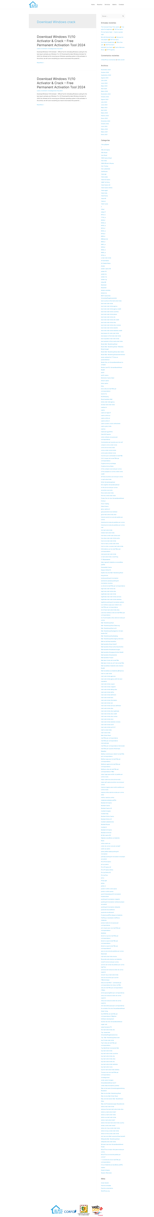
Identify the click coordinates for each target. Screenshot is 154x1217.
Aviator (103, 266)
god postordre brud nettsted (109, 512)
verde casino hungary (107, 1080)
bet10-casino (104, 375)
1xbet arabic (104, 177)
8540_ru (103, 231)
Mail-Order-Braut (106, 735)
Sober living (104, 1011)
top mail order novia (106, 1067)
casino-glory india (106, 426)
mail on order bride (106, 673)
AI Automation (105, 260)
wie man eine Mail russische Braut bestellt (113, 1136)
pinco (102, 878)
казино (103, 1167)
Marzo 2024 (104, 91)
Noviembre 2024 (106, 69)
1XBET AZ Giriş (105, 182)
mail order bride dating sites (109, 689)
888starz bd (104, 239)
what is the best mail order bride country (112, 1123)
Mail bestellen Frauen (107, 657)
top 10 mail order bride (107, 1040)
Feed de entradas (106, 1185)
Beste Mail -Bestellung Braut (109, 344)
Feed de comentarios (107, 1188)
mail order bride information (109, 700)
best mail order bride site (108, 317)
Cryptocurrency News (107, 466)
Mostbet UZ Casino (106, 830)
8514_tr (103, 228)
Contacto (121, 4)
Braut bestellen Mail (106, 399)
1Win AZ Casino (105, 150)
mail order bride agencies (108, 676)
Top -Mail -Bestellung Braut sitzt (110, 1037)
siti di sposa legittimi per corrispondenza (112, 993)
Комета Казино (105, 1170)
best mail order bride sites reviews (111, 325)
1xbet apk (103, 174)
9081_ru (103, 244)
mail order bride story (107, 719)
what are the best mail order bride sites (112, 1109)
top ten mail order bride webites (110, 1069)
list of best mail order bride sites (110, 610)
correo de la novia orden (108, 447)
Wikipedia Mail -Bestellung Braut (110, 1139)
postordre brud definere (108, 909)
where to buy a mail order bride (110, 1131)
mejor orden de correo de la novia (110, 779)
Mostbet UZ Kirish (106, 832)
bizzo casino (104, 383)
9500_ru (103, 250)
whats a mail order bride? (108, 1125)
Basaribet (103, 287)
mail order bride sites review (109, 716)
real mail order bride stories (109, 956)
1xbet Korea (104, 196)
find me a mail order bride (108, 495)
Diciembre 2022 (105, 121)
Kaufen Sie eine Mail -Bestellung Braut (112, 572)
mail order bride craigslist (108, 686)
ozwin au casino (105, 849)
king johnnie (104, 575)
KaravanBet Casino (106, 567)
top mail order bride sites (108, 1059)
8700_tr (103, 233)
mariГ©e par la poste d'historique (110, 748)
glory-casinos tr (105, 509)
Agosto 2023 (104, 99)
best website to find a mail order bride (112, 341)
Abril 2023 (104, 110)
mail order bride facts (107, 697)
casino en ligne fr (106, 412)
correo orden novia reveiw (108, 450)
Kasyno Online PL (106, 570)
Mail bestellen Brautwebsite (109, 655)
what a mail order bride (107, 1106)
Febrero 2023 (105, 115)
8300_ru (103, 223)
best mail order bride (107, 303)
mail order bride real (107, 703)
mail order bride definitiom (108, 695)
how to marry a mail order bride (110, 543)
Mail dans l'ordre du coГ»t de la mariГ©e (112, 663)
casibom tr (104, 407)
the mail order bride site (108, 1029)
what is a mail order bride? (108, 1112)
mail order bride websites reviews (110, 722)
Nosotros (99, 4)
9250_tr (103, 247)
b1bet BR (103, 282)
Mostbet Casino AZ (106, 808)
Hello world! (121, 59)
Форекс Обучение (106, 1173)
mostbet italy (104, 813)
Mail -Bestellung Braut (107, 623)
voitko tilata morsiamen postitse (110, 1085)
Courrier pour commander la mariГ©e (112, 455)
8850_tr (103, 236)
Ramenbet (104, 954)
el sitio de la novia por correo (109, 487)
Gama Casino (105, 506)
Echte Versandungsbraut (108, 482)
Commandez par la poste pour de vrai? (112, 442)
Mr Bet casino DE (106, 835)
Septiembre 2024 (106, 75)
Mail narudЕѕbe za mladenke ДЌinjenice (112, 671)
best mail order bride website (109, 328)
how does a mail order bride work (110, 535)
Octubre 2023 (105, 96)
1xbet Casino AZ (105, 185)
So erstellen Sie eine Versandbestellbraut (113, 1008)
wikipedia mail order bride (108, 1141)
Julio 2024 (104, 80)
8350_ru (103, 225)
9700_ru (103, 255)
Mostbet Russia (105, 824)
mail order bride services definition (111, 705)
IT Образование (105, 559)
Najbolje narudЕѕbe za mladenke (110, 838)
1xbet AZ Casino (105, 179)
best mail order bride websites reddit (111, 330)
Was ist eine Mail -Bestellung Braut (111, 1093)
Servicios (107, 4)
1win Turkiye (104, 166)
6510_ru (103, 214)
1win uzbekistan (105, 169)
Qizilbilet (103, 933)
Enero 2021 (104, 134)
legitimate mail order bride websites (111, 599)
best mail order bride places (109, 314)
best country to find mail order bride (111, 301)
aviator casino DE (106, 268)
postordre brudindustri (107, 912)
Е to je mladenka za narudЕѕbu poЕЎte (112, 1165)
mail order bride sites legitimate (110, 711)
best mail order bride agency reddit (111, 309)
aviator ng (104, 279)
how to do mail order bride (108, 541)
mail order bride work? (107, 724)
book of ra (104, 394)
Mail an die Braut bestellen (108, 641)
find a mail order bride (107, 493)
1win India (104, 160)
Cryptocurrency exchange (108, 463)
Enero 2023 (104, 118)
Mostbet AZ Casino (106, 803)
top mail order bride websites (109, 1064)
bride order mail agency (108, 402)
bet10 (102, 372)
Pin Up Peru (104, 875)
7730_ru (103, 217)
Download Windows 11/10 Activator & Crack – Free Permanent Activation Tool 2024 (61, 41)
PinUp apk (104, 880)
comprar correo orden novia (109, 445)
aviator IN (103, 271)
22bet (102, 209)
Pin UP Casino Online (107, 870)
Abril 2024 (104, 88)
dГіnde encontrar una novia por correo (112, 476)
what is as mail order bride (108, 1117)
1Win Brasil (104, 152)
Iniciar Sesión (105, 1183)
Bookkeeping (105, 396)
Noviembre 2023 (106, 94)
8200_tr (103, 220)
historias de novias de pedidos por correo (113, 522)
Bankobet (103, 285)
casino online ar (105, 418)
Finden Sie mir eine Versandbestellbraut (112, 498)
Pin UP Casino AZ (106, 867)
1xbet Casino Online (106, 187)
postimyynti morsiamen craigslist (110, 899)
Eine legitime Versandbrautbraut (110, 485)
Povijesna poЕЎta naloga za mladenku (111, 915)
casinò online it (105, 421)
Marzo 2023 (104, 113)
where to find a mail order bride (110, 1133)
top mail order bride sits (108, 1061)
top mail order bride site (108, 1056)
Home (93, 4)
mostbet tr (104, 827)
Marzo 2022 (104, 129)
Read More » (40, 62)
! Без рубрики (105, 144)
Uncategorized (52, 48)
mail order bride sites (107, 708)
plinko (103, 883)
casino (103, 410)
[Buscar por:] (113, 16)
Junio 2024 (104, 83)
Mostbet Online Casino (107, 816)
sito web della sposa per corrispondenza (112, 1005)
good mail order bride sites (108, 514)
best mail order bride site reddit (110, 319)
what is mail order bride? (108, 1120)
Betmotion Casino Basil (107, 378)
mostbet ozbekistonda (107, 822)
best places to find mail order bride (111, 336)
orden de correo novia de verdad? (110, 846)
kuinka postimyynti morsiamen (109, 578)
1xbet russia (104, 204)
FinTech (103, 501)
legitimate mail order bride (108, 594)
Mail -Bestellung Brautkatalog (109, 636)
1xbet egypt (104, 190)
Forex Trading (105, 503)
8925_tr (103, 241)
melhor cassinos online (107, 797)
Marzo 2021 (104, 132)
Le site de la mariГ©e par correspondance (113, 586)
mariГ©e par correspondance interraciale (113, 746)
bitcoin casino (105, 380)
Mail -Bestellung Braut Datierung (110, 625)
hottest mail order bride (107, 533)
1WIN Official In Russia (107, 163)
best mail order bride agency (109, 306)
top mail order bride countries (109, 1053)
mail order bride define (107, 692)
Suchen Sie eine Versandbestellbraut (111, 1021)
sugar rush (104, 1024)
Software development (107, 1019)
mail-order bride (105, 732)
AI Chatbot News (106, 263)
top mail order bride (106, 1051)
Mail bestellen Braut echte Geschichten (112, 647)
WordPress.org (105, 1191)
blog (102, 386)
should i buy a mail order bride (109, 975)
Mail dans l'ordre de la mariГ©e (110, 660)
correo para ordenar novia (108, 453)
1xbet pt (103, 201)
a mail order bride (106, 258)
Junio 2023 (104, 105)
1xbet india (104, 193)
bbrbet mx (104, 293)
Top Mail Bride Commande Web (110, 1048)
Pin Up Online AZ (106, 872)
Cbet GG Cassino (106, 434)
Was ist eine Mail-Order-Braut (109, 1096)
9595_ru (103, 252)
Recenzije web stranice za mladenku (111, 959)
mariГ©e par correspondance (109, 738)
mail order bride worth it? (108, 727)
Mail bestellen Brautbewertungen (110, 649)
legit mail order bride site (108, 588)
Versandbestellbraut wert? (108, 1083)
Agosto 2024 (104, 78)
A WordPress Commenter (108, 59)
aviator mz (104, 277)
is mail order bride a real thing (109, 557)
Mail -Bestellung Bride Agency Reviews (112, 638)
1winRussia (104, 171)
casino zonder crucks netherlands (110, 423)
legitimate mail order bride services (111, 596)
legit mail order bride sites (108, 591)
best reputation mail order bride (110, 338)
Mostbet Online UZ (106, 819)
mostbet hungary (106, 811)
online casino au (105, 843)
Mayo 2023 (104, 107)
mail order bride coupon (108, 684)
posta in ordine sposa (107, 891)
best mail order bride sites (108, 322)
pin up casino (105, 864)
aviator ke (104, 274)
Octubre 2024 (105, 72)
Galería (114, 4)
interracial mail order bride (108, 554)
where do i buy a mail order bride (110, 1128)
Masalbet (103, 751)
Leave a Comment (42, 48)
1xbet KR (103, 198)
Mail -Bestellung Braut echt (109, 628)
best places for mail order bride (110, 333)
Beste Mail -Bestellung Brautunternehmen (113, 354)
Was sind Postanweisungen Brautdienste (112, 1104)
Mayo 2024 (104, 86)
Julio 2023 (104, 102)
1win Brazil (104, 155)
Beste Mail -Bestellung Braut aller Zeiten (112, 352)
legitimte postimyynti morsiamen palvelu (112, 602)
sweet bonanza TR (106, 1027)
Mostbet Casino (105, 805)
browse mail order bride (108, 404)
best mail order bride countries (110, 311)
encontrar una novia (106, 490)
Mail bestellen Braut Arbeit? (109, 644)
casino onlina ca (105, 415)
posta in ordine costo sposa (109, 888)
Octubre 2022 (105, 123)
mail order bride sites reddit (109, 714)
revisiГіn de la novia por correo (110, 962)
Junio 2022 (104, 126)
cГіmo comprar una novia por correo (111, 469)
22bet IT (103, 212)
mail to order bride (106, 730)
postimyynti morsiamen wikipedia (110, 907)
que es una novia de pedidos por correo (112, 951)
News (102, 840)
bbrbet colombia (105, 290)
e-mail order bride (106, 479)
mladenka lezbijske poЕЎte (108, 800)
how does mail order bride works (110, 538)
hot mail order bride (106, 530)
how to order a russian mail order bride (112, 546)
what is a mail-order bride (108, 1114)
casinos (103, 429)
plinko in (103, 886)
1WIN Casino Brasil (106, 158)
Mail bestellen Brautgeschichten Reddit (112, 652)
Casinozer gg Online (107, 431)
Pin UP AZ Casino (106, 861)
